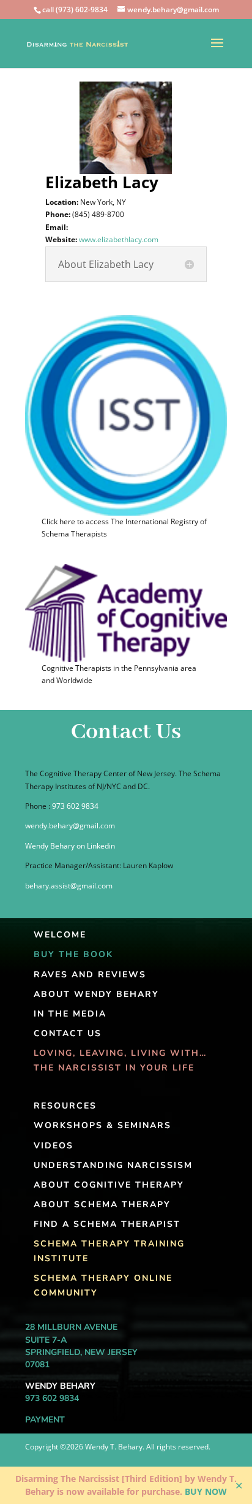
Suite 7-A (46, 1340)
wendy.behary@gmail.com (70, 825)
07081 (37, 1364)
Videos (53, 1145)
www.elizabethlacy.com (118, 239)
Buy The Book (73, 954)
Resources (65, 1106)
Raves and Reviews (90, 974)
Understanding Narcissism (113, 1165)
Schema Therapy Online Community (103, 1285)
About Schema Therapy (102, 1204)
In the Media (70, 1014)
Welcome (60, 935)
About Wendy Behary (96, 994)
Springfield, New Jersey (81, 1352)
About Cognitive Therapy (109, 1185)
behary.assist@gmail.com (69, 885)
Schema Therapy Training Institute (109, 1251)
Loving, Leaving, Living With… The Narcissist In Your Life (120, 1060)
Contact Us (68, 1033)
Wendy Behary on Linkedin (70, 846)
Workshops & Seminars (102, 1125)
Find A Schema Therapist (107, 1224)
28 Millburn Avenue (71, 1327)
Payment (45, 1420)
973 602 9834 (75, 806)
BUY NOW (206, 1491)
